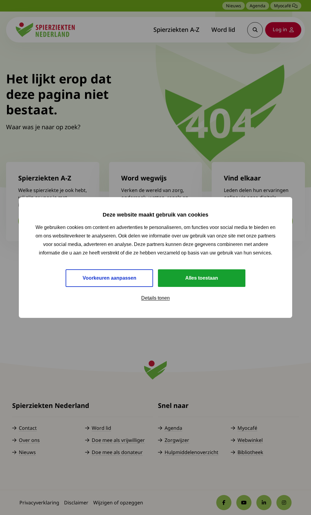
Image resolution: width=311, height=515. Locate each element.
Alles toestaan (201, 278)
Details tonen (155, 298)
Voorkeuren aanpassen (109, 278)
